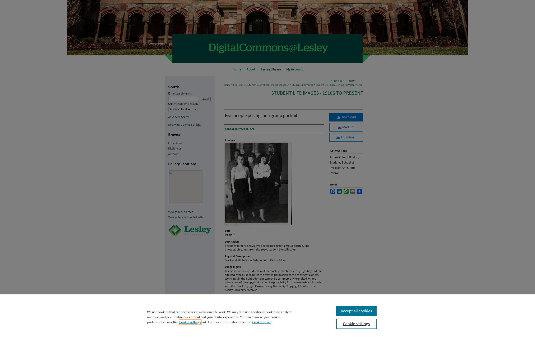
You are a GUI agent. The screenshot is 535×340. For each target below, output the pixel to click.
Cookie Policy (261, 322)
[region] (267, 317)
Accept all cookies (356, 311)
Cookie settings (190, 322)
